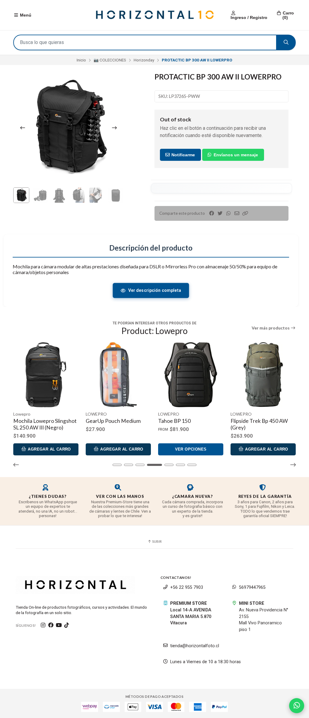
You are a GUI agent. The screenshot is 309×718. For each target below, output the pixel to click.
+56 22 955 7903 (186, 587)
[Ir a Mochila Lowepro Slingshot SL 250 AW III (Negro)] (45, 374)
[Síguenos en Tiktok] (66, 625)
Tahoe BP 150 (174, 421)
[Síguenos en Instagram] (43, 625)
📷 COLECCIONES (110, 60)
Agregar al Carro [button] (49, 449)
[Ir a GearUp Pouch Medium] (118, 374)
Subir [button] (156, 541)
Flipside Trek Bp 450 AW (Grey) (259, 424)
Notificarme (182, 154)
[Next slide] (114, 127)
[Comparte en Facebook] (212, 213)
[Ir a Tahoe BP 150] (190, 374)
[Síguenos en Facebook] (51, 625)
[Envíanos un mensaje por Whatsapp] (296, 705)
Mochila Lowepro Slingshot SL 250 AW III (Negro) (45, 424)
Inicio (81, 60)
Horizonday (144, 60)
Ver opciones (191, 449)
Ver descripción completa (154, 290)
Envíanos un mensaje (235, 154)
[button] (245, 213)
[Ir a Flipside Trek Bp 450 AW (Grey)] (263, 374)
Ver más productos (271, 328)
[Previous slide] (22, 127)
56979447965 (252, 587)
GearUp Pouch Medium (113, 421)
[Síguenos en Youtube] (59, 625)
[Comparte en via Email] (237, 213)
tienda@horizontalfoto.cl (194, 645)
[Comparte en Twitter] (220, 213)
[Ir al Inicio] (154, 15)
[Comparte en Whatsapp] (228, 213)
